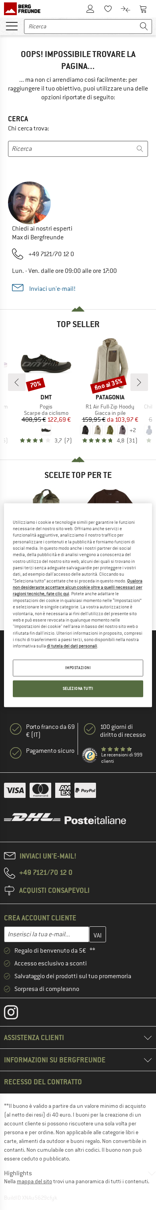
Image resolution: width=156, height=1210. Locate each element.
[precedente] (17, 382)
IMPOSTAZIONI (78, 667)
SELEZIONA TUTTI (78, 688)
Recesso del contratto (43, 1081)
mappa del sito (34, 1181)
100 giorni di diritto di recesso (123, 731)
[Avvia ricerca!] (144, 26)
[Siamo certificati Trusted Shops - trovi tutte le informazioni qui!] (90, 756)
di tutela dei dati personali (72, 646)
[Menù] (12, 26)
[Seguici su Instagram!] (17, 1014)
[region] (78, 605)
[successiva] (139, 382)
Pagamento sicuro (50, 751)
